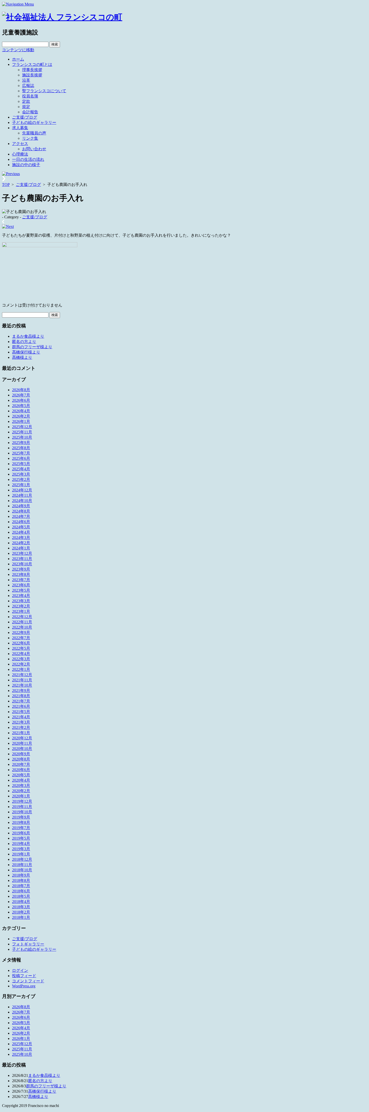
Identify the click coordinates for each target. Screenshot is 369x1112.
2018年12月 (22, 859)
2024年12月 (22, 490)
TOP (6, 184)
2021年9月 (21, 690)
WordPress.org (23, 986)
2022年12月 (22, 617)
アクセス (20, 143)
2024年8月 (21, 511)
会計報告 (30, 112)
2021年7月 (21, 701)
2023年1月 (21, 611)
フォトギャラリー (28, 944)
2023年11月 (22, 559)
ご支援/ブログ (24, 117)
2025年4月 (21, 469)
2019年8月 (21, 822)
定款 (26, 101)
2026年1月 (21, 421)
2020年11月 (22, 743)
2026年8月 (21, 390)
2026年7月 (21, 395)
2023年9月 (21, 569)
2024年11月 (22, 495)
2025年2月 (21, 479)
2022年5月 (21, 648)
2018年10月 (22, 870)
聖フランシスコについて (44, 91)
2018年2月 (21, 912)
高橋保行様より (26, 352)
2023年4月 (21, 595)
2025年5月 (21, 464)
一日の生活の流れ (28, 159)
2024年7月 (21, 516)
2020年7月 (21, 764)
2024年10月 (22, 500)
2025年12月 (22, 427)
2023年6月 (21, 585)
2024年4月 (21, 532)
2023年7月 (21, 580)
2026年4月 (21, 411)
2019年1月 (21, 854)
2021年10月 (22, 685)
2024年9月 (21, 506)
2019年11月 (22, 806)
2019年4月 (21, 843)
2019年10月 (22, 812)
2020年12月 (22, 738)
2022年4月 (21, 653)
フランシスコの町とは (32, 64)
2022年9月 (21, 632)
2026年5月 (21, 405)
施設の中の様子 (26, 165)
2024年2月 (21, 543)
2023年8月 (21, 574)
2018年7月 (21, 886)
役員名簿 (30, 96)
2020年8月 (21, 759)
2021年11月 (22, 680)
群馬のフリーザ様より (32, 347)
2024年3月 (21, 537)
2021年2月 (21, 727)
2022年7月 (21, 638)
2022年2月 (21, 664)
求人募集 (20, 128)
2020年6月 (21, 770)
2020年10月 (22, 748)
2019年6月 (21, 833)
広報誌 (28, 85)
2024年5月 (21, 527)
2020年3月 (21, 785)
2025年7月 (21, 453)
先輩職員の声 (34, 133)
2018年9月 (21, 875)
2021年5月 (21, 712)
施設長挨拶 (32, 75)
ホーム (18, 59)
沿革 (26, 80)
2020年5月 (21, 775)
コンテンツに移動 (18, 50)
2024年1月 (21, 548)
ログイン (20, 970)
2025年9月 (21, 442)
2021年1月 (21, 733)
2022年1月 (21, 669)
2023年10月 (22, 564)
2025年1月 (21, 485)
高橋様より (22, 357)
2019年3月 (21, 849)
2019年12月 (22, 801)
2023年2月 (21, 606)
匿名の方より (24, 341)
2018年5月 (21, 896)
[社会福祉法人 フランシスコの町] (62, 17)
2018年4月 (21, 901)
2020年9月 (21, 754)
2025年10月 (22, 437)
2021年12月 (22, 675)
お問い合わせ (34, 149)
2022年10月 (22, 627)
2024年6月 (21, 522)
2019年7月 (21, 828)
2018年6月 (21, 891)
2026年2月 (21, 416)
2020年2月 (21, 791)
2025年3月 (21, 474)
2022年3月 (21, 659)
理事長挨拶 (32, 70)
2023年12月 (22, 553)
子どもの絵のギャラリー (34, 122)
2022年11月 (22, 622)
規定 (26, 107)
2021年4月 (21, 717)
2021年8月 (21, 696)
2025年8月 (21, 448)
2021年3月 (21, 722)
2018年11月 (22, 865)
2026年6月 (21, 400)
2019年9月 (21, 817)
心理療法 (20, 154)
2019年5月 (21, 838)
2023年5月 (21, 590)
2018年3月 (21, 907)
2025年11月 (22, 432)
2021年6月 (21, 706)
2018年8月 (21, 880)
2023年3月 (21, 601)
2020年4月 (21, 780)
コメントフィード (28, 981)
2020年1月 (21, 796)
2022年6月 (21, 643)
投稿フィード (24, 976)
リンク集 (30, 138)
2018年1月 (21, 917)
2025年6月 (21, 458)
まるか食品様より (28, 336)
